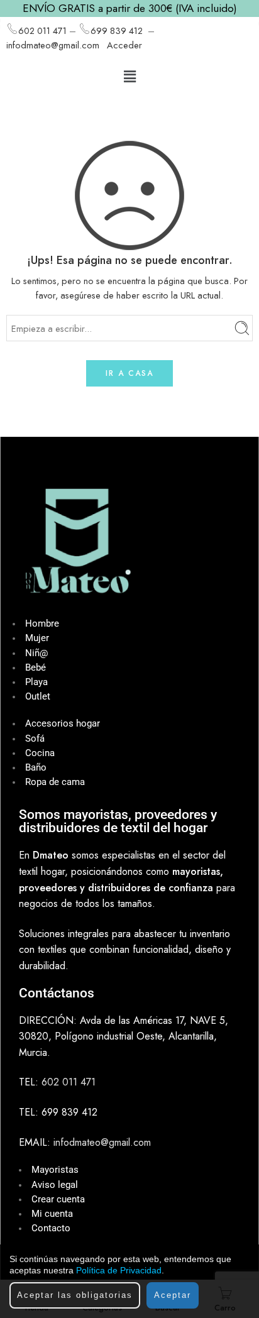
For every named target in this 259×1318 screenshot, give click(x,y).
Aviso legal (54, 1185)
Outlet (37, 696)
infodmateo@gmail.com (52, 45)
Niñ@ (36, 653)
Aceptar (172, 1295)
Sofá (35, 738)
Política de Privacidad (119, 1270)
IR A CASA (129, 373)
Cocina (40, 753)
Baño (36, 767)
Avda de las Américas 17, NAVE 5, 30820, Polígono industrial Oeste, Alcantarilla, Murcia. (123, 1036)
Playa (36, 682)
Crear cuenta (58, 1199)
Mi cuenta (52, 1214)
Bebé (35, 667)
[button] (129, 76)
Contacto (50, 1228)
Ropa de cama (55, 782)
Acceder (124, 45)
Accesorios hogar (62, 723)
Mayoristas (55, 1170)
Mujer (37, 638)
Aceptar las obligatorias (75, 1295)
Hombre (42, 623)
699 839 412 (117, 30)
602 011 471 (42, 30)
